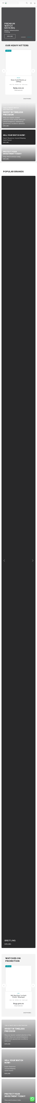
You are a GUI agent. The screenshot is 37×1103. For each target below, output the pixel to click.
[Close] (32, 531)
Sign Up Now (19, 569)
